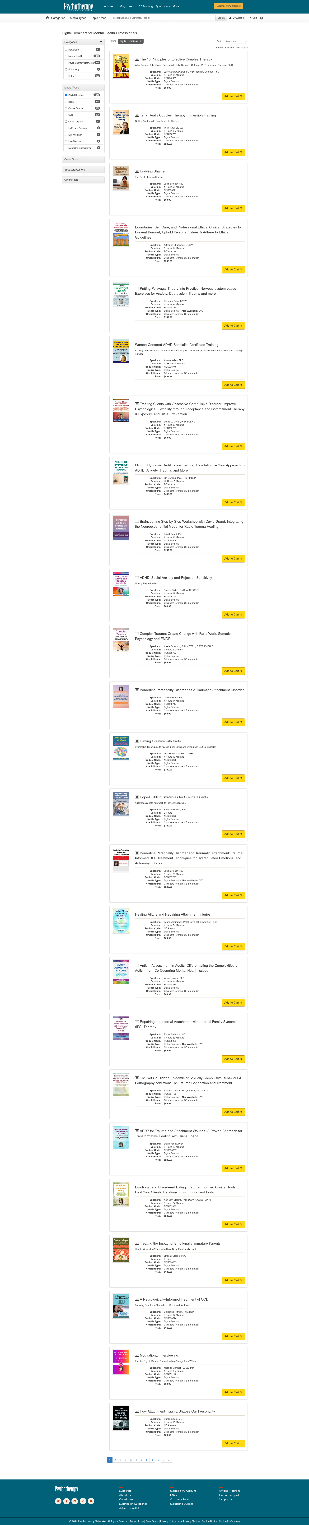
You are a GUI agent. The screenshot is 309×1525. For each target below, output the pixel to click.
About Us (125, 1495)
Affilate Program (229, 1491)
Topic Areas (99, 18)
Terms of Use (137, 1521)
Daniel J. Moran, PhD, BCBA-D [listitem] (179, 421)
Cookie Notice (209, 1521)
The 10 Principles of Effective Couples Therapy (176, 59)
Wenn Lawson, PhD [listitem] (174, 978)
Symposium (163, 6)
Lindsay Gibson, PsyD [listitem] (175, 1255)
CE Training (146, 6)
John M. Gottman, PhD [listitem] (207, 71)
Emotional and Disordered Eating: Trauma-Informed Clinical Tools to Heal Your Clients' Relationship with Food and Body (187, 1190)
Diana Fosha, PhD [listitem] (173, 1143)
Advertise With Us (130, 1508)
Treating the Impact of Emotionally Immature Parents (180, 1243)
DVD (201, 310)
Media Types (78, 18)
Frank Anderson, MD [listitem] (174, 1034)
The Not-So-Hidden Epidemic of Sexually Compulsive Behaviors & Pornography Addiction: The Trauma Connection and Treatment (188, 1080)
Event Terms (151, 1521)
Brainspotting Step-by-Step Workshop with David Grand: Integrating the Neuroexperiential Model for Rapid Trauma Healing (189, 524)
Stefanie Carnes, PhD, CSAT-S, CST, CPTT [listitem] (186, 1090)
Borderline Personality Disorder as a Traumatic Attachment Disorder (192, 689)
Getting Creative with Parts (160, 740)
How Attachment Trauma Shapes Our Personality (177, 1411)
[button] (141, 41)
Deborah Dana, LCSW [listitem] (175, 301)
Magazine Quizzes (181, 1504)
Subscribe (125, 1491)
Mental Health (75, 56)
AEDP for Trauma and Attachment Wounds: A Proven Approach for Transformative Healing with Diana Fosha (188, 1133)
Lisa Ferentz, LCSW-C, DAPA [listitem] (179, 753)
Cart (257, 17)
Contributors (127, 1499)
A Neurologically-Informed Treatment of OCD (174, 1299)
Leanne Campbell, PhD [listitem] (176, 921)
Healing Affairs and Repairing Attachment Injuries (173, 914)
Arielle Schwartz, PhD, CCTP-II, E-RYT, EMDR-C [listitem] (188, 646)
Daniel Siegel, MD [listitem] (173, 1418)
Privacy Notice (168, 1521)
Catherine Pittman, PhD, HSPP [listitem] (179, 1311)
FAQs (173, 1495)
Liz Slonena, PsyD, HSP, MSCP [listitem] (180, 477)
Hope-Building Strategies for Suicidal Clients (174, 796)
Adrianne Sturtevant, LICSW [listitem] (178, 244)
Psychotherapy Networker (81, 62)
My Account (238, 17)
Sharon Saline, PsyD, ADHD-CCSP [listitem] (181, 590)
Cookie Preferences (229, 1521)
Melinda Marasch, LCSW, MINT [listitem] (180, 1367)
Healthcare (74, 49)
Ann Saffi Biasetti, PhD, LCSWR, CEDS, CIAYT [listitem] (187, 1199)
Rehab (71, 76)
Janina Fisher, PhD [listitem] (173, 183)
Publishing (73, 69)
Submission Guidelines (133, 1504)
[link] (228, 6)
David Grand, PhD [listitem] (173, 534)
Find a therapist (229, 1495)
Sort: (220, 41)
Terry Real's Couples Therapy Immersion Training (178, 115)
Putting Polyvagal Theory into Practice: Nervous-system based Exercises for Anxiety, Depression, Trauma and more (185, 291)
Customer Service (180, 1499)
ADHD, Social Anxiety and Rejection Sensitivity (176, 577)
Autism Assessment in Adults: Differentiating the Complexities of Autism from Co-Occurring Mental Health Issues (186, 968)
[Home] (47, 18)
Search (221, 17)
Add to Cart (232, 96)
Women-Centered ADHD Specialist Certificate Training (176, 344)
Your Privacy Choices (189, 1521)
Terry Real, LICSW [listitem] (173, 127)
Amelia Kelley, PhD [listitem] (173, 360)
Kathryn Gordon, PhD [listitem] (175, 809)
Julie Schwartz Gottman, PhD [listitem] (179, 71)
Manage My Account (183, 1491)
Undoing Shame (152, 171)
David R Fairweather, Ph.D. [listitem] (203, 921)
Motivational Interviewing (159, 1355)
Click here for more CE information (181, 84)
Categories (58, 18)
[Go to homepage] (66, 1491)
